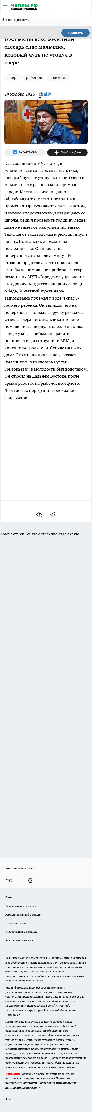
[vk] (39, 514)
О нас (9, 897)
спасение (58, 77)
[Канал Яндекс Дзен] (67, 152)
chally (45, 94)
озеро (13, 77)
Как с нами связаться (19, 940)
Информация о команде (21, 931)
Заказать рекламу (15, 19)
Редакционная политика (21, 906)
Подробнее (12, 1014)
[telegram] (54, 514)
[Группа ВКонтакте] (24, 152)
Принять (75, 33)
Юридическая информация (23, 914)
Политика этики (16, 923)
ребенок (34, 77)
